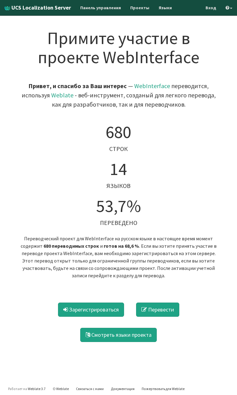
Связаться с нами (90, 389)
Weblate (62, 95)
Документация (123, 389)
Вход (211, 7)
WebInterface (152, 86)
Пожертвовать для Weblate (163, 389)
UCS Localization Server (40, 7)
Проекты (139, 7)
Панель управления (100, 7)
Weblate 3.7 (37, 389)
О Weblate (61, 389)
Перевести (160, 309)
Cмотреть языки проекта (121, 334)
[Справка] (229, 7)
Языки (165, 7)
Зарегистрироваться (93, 309)
